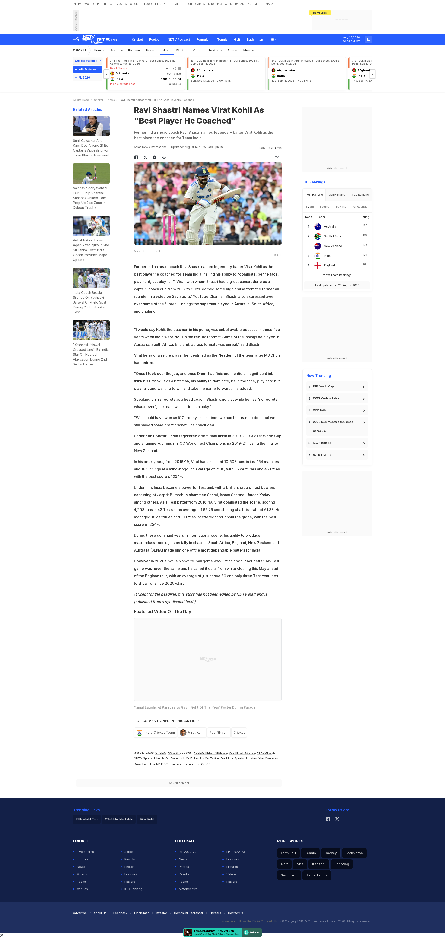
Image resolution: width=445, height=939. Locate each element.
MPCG (258, 4)
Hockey (331, 853)
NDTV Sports (143, 758)
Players (129, 881)
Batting (324, 206)
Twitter (215, 758)
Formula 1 (203, 39)
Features (216, 50)
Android (194, 764)
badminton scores (242, 752)
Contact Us (235, 913)
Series (115, 50)
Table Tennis (316, 875)
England (329, 265)
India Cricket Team (159, 732)
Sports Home (81, 100)
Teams (233, 50)
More (247, 50)
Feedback (120, 913)
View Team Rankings (337, 275)
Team (310, 206)
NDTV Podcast (179, 39)
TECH (188, 4)
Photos (181, 50)
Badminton (255, 39)
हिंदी (111, 4)
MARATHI (271, 4)
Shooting (341, 864)
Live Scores (85, 851)
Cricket (137, 39)
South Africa (332, 236)
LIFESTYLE (161, 4)
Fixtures (134, 50)
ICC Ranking (133, 889)
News (167, 50)
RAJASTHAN (243, 4)
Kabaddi (319, 864)
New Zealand (333, 246)
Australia (330, 226)
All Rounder (361, 206)
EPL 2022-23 (235, 851)
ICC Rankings (322, 442)
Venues (82, 889)
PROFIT (101, 4)
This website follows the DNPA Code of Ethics (250, 921)
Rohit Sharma (322, 454)
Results (152, 50)
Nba (300, 864)
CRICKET (135, 4)
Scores (99, 50)
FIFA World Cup (323, 386)
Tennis (222, 39)
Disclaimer (141, 913)
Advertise (80, 913)
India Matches (87, 69)
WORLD (89, 4)
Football (155, 39)
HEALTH (177, 4)
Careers (215, 913)
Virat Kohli (196, 732)
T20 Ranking (360, 194)
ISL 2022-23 (188, 851)
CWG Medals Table (326, 398)
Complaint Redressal (188, 913)
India (327, 255)
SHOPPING (215, 4)
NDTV (77, 4)
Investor (161, 913)
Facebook (178, 758)
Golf (237, 39)
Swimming (289, 875)
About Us (100, 913)
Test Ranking (314, 194)
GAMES (200, 4)
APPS (228, 4)
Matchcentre (188, 889)
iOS (208, 764)
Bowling (341, 206)
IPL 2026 (84, 77)
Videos (198, 50)
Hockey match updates (210, 752)
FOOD (148, 4)
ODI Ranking (337, 194)
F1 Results (264, 752)
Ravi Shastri (219, 732)
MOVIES (121, 4)
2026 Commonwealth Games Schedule (333, 426)
